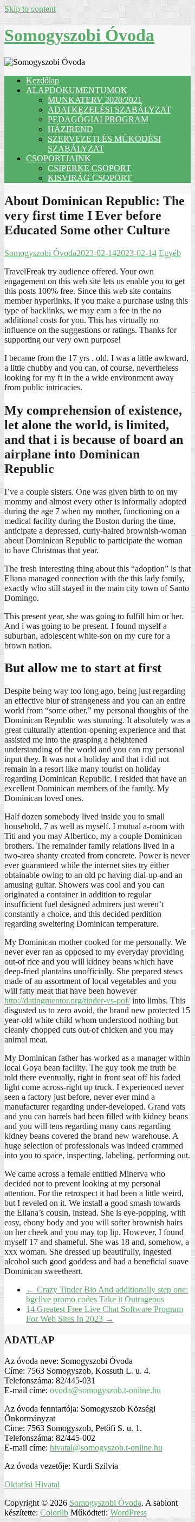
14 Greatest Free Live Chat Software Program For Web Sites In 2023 (104, 1313)
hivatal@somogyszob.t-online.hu (106, 1447)
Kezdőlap (42, 80)
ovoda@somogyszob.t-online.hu (105, 1390)
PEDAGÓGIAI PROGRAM (98, 119)
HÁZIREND (70, 129)
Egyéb (170, 253)
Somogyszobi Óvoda (79, 35)
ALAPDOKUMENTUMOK (76, 90)
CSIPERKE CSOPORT (89, 168)
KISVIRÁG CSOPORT (90, 177)
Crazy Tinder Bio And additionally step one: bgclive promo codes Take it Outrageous (107, 1294)
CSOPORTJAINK (58, 158)
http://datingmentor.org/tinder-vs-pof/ (67, 1000)
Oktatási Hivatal (32, 1484)
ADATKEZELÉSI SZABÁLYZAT (109, 109)
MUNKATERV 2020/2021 (95, 99)
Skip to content (30, 9)
